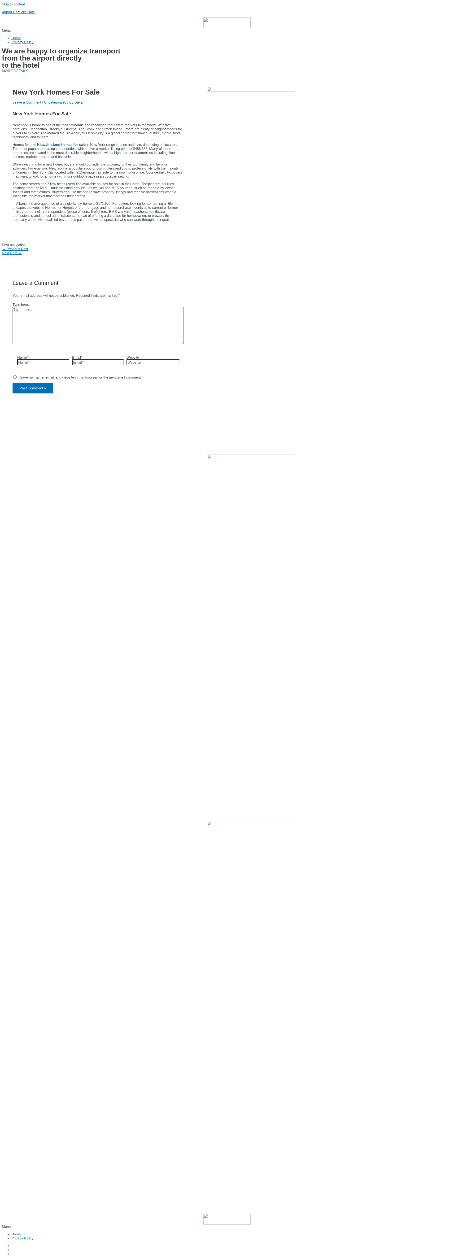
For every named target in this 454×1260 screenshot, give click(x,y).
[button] (227, 30)
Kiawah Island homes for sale (61, 145)
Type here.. (21, 305)
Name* (22, 357)
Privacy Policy (22, 42)
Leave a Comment (27, 102)
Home (16, 38)
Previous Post (15, 249)
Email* (77, 357)
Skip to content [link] (13, 4)
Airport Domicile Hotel (18, 12)
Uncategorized (55, 102)
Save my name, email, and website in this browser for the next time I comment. (81, 377)
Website (133, 357)
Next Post (12, 253)
